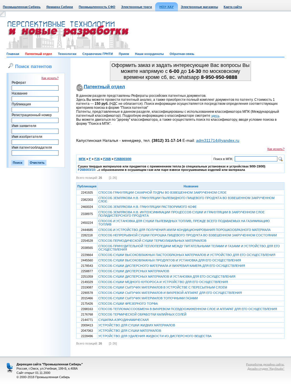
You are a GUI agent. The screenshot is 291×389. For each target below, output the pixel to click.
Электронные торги (136, 7)
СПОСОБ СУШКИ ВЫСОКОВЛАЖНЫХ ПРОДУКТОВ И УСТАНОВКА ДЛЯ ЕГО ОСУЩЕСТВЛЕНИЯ (169, 260)
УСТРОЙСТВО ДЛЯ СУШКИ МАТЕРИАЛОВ (129, 330)
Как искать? (50, 78)
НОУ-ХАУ (166, 7)
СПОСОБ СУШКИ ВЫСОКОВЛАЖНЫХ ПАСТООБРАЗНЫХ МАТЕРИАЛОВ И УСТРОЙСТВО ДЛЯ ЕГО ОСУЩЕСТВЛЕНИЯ (186, 255)
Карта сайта (233, 7)
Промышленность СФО (97, 7)
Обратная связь (182, 54)
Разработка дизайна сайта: (265, 364)
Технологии (67, 54)
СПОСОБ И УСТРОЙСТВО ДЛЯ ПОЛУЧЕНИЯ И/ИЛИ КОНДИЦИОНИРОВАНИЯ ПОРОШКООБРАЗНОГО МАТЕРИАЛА (184, 230)
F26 (97, 159)
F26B (107, 159)
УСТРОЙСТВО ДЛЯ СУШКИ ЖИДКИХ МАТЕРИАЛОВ (136, 325)
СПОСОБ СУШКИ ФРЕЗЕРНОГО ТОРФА (128, 303)
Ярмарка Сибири (59, 7)
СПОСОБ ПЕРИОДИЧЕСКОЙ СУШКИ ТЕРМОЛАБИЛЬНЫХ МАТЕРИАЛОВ (152, 240)
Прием (124, 54)
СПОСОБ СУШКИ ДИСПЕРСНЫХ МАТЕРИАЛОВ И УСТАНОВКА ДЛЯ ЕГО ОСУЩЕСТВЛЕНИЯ (166, 276)
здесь (215, 115)
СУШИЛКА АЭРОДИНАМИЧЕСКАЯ (123, 320)
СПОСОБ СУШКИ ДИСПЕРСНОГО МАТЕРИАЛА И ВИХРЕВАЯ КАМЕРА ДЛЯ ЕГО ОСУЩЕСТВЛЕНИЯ (171, 265)
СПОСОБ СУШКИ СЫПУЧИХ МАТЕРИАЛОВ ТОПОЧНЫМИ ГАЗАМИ (148, 298)
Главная (13, 54)
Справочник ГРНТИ (97, 54)
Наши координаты (149, 54)
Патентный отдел (38, 54)
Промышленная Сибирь (22, 7)
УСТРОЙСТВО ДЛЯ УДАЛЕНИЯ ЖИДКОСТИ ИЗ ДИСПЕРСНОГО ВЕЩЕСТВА (154, 336)
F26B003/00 (122, 159)
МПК (82, 159)
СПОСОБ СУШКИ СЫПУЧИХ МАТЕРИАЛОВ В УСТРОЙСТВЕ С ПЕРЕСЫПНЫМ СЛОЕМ (162, 287)
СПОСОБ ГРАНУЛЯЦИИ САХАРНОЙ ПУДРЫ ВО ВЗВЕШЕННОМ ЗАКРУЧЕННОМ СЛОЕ (162, 192)
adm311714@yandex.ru (217, 140)
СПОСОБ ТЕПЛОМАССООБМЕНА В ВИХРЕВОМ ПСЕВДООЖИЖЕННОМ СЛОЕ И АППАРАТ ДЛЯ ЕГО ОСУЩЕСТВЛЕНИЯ (187, 309)
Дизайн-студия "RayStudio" (266, 368)
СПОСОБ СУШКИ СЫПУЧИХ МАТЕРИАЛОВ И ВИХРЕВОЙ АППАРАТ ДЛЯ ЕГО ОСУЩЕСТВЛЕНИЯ (170, 292)
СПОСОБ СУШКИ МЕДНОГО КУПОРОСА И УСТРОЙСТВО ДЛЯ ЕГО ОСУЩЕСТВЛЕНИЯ (163, 282)
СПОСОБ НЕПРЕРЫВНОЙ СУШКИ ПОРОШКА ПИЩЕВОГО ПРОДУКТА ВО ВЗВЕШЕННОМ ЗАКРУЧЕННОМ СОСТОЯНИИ (187, 235)
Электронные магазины (199, 7)
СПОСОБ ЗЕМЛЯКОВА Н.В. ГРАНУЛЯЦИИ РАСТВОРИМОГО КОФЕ (147, 206)
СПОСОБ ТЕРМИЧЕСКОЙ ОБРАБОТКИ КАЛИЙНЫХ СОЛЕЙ (142, 314)
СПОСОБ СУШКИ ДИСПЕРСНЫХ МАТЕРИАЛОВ (133, 271)
